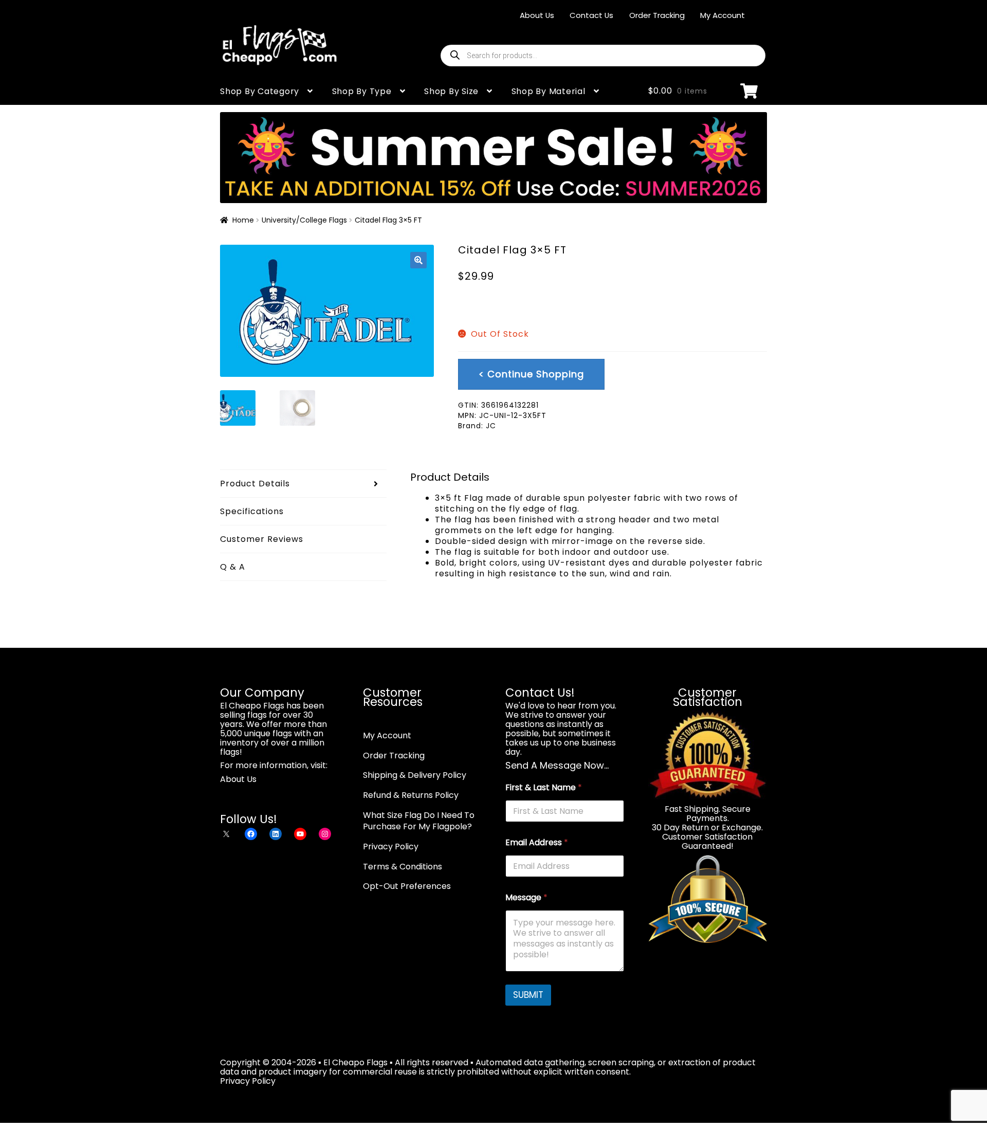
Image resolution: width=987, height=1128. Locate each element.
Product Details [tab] (255, 483)
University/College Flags (304, 220)
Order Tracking (657, 15)
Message (526, 897)
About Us (537, 15)
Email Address (536, 842)
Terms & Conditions (402, 866)
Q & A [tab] (232, 567)
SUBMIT (528, 995)
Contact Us (591, 15)
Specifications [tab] (252, 511)
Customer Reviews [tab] (261, 539)
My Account (722, 15)
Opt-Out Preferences (407, 886)
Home (243, 220)
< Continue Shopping (531, 374)
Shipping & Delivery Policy (414, 775)
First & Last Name (543, 787)
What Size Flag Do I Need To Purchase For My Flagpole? (418, 821)
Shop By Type (362, 91)
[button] (418, 260)
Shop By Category (259, 91)
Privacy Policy (390, 846)
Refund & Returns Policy (411, 795)
